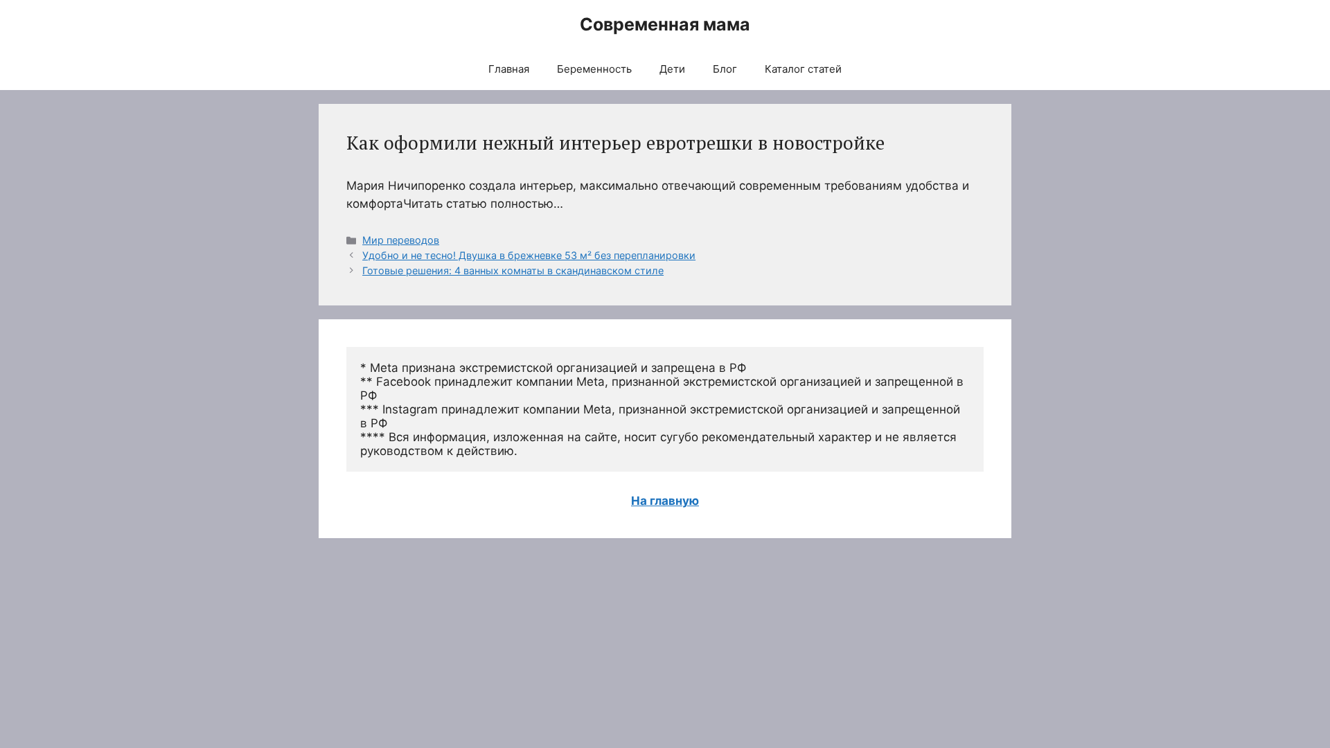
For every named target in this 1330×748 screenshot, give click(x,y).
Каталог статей (803, 68)
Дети (672, 68)
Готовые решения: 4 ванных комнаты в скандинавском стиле (513, 270)
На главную (665, 501)
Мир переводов (400, 240)
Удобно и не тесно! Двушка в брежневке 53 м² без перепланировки (528, 255)
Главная (508, 68)
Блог (725, 68)
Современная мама (665, 24)
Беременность (594, 68)
